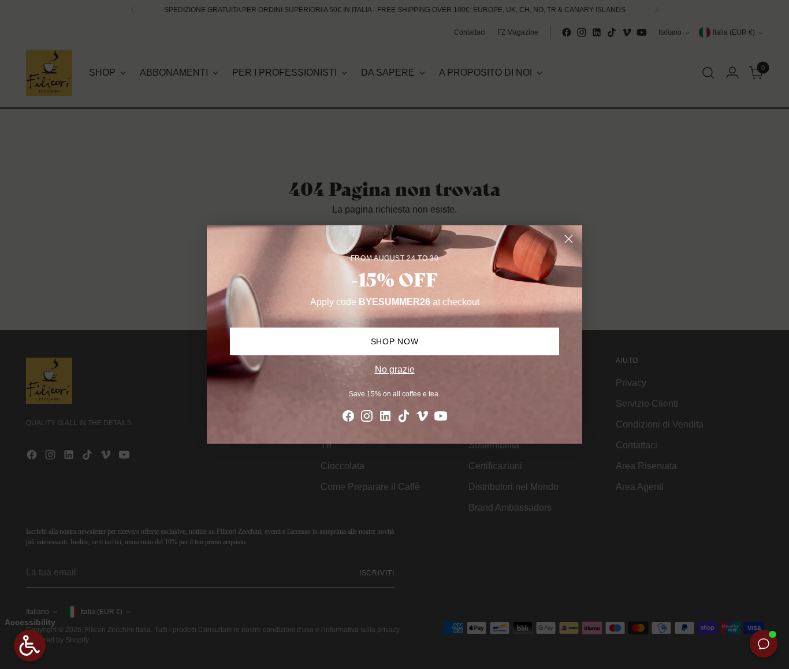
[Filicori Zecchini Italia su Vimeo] (422, 418)
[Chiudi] (569, 239)
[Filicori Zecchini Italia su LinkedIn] (385, 418)
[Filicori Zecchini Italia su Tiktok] (404, 418)
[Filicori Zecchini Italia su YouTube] (441, 418)
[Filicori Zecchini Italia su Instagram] (367, 418)
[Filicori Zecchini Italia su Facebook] (348, 418)
